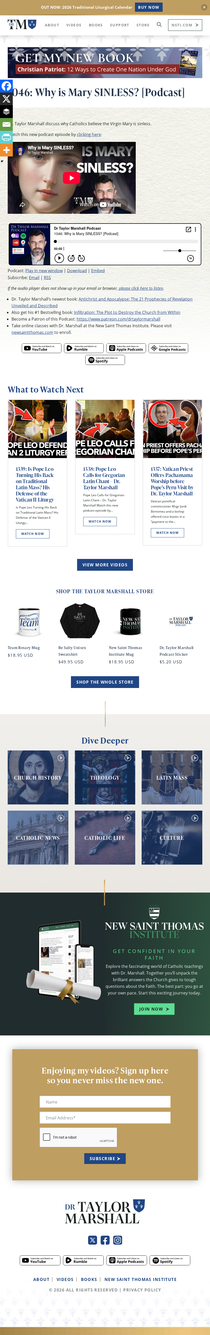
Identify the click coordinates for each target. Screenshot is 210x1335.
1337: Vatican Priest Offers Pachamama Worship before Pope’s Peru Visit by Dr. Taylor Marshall (172, 481)
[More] (6, 150)
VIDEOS (65, 1279)
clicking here (89, 134)
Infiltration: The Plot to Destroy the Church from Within (127, 312)
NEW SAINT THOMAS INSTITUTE (140, 1279)
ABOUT (41, 1279)
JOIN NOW (151, 1009)
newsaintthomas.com (32, 332)
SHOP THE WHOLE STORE (105, 682)
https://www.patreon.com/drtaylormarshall (118, 319)
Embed (98, 270)
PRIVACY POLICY (142, 1290)
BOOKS (89, 1279)
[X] (6, 98)
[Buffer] (6, 111)
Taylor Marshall (22, 24)
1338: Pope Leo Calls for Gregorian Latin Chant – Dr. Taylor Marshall (104, 478)
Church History (38, 777)
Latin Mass (171, 777)
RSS (47, 277)
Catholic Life (105, 837)
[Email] (6, 124)
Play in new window (44, 270)
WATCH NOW (32, 534)
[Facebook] (6, 86)
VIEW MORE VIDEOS (105, 565)
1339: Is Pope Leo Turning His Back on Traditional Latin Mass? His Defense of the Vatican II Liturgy (35, 484)
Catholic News (38, 837)
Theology (105, 777)
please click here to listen (141, 288)
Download (77, 270)
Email (34, 277)
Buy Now (148, 7)
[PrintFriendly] (6, 137)
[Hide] (2, 161)
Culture (172, 837)
